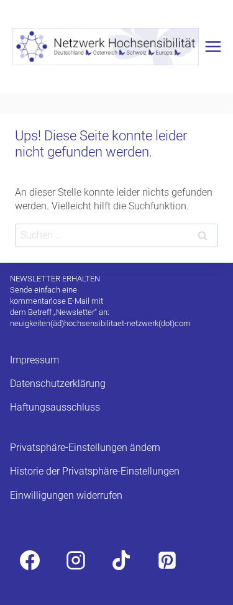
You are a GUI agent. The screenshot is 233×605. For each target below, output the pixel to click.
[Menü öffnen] (213, 46)
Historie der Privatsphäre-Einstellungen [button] (95, 471)
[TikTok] (121, 560)
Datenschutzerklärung (58, 383)
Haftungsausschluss (55, 407)
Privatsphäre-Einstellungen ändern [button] (85, 447)
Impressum (34, 360)
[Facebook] (30, 560)
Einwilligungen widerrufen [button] (66, 495)
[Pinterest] (167, 560)
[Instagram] (76, 560)
